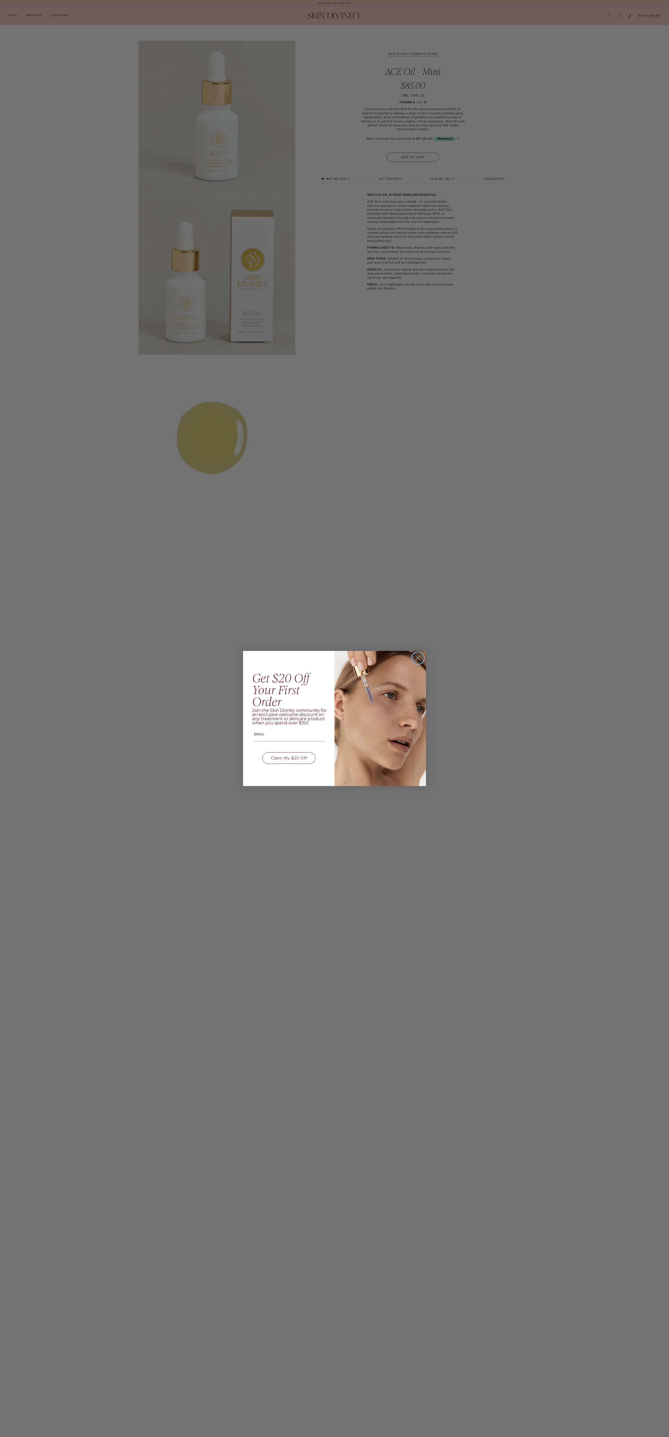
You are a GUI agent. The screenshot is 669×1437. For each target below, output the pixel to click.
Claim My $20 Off (289, 758)
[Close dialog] (418, 658)
